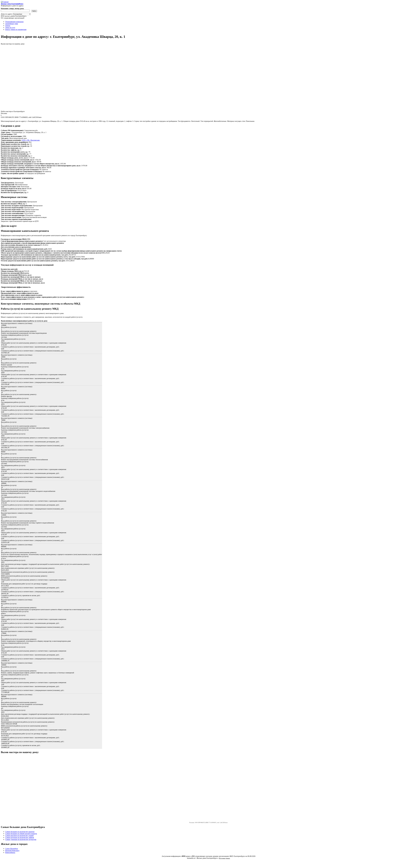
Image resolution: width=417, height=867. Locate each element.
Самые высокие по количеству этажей (19, 835)
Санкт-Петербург (11, 849)
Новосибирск (10, 852)
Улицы (7, 26)
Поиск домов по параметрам (15, 29)
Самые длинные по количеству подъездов (20, 839)
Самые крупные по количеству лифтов (19, 837)
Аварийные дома (11, 24)
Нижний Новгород (12, 850)
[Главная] (4, 2)
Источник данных (224, 858)
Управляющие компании (14, 22)
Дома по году (10, 27)
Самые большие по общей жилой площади (21, 834)
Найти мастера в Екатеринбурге (13, 111)
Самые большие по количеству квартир (19, 832)
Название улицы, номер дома (12, 8)
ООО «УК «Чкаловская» (31, 140)
